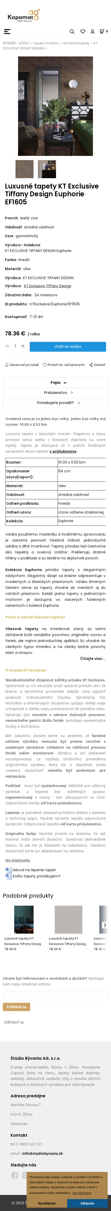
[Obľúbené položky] (83, 31)
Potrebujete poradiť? (55, 402)
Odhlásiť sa (14, 1022)
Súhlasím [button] (87, 1203)
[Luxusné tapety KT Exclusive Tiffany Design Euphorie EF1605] (55, 106)
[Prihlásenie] (92, 31)
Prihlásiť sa (16, 1006)
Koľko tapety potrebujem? (36, 876)
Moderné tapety (76, 43)
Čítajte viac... (93, 658)
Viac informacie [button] (81, 1192)
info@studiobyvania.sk (42, 1153)
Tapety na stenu (46, 43)
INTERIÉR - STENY (16, 43)
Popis (56, 382)
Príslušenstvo (55, 392)
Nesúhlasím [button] (47, 1203)
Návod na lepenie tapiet (34, 870)
